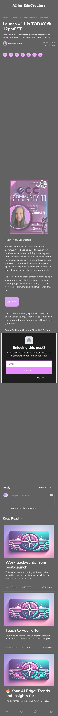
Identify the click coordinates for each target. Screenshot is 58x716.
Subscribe (29, 370)
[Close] (54, 335)
